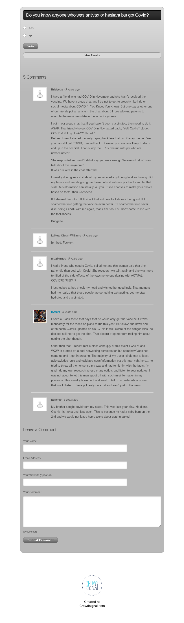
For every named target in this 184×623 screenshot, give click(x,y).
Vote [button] (30, 46)
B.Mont (56, 312)
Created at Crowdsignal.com (92, 604)
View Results (92, 55)
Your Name (30, 441)
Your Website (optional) (37, 475)
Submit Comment (40, 540)
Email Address (32, 458)
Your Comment (32, 492)
